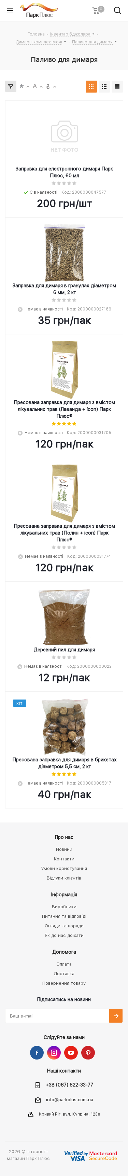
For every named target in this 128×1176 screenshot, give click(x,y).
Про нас (64, 837)
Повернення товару (64, 983)
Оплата (64, 964)
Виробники (64, 906)
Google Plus (88, 1053)
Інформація (64, 894)
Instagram (54, 1053)
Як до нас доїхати (64, 935)
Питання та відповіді (64, 916)
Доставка (64, 973)
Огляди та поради (64, 925)
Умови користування (64, 868)
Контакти (64, 858)
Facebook (37, 1053)
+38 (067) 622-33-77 (69, 1085)
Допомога (64, 952)
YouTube (71, 1053)
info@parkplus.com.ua (69, 1099)
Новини (64, 849)
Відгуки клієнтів (64, 878)
